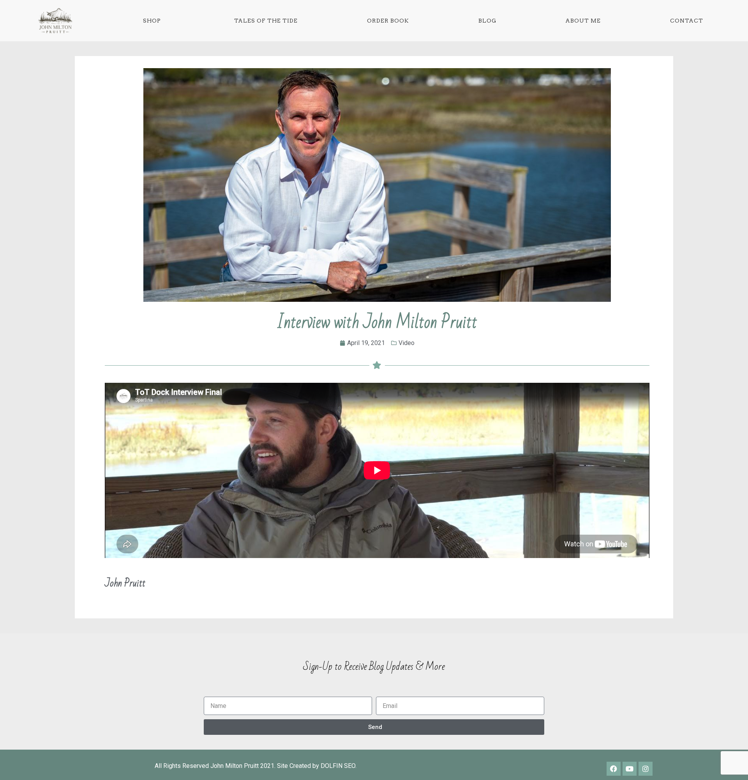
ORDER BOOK (388, 21)
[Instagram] (646, 769)
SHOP (152, 21)
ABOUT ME (583, 21)
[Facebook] (614, 769)
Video (407, 343)
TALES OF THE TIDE (266, 21)
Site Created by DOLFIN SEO (316, 765)
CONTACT (686, 21)
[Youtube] (630, 769)
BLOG (487, 21)
